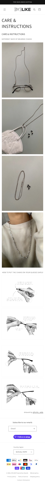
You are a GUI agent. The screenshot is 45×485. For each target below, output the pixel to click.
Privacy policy (12, 476)
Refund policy (34, 473)
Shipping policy (35, 476)
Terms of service (23, 476)
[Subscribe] (34, 428)
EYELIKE (13, 473)
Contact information (23, 480)
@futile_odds (38, 412)
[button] (4, 9)
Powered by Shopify (22, 473)
